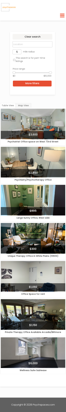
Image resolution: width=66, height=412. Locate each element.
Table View (8, 105)
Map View (23, 105)
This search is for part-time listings (30, 59)
